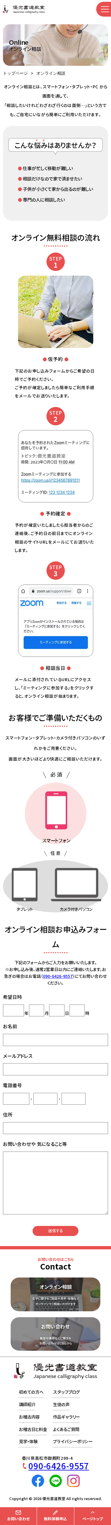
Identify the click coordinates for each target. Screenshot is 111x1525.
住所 (7, 1115)
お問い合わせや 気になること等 (35, 1144)
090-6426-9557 (58, 976)
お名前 (10, 1026)
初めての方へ (31, 1392)
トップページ (15, 73)
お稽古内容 (29, 1417)
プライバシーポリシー (72, 1441)
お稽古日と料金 (33, 1429)
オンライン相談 (50, 73)
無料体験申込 (55, 1518)
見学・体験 (28, 1441)
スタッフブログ (66, 1392)
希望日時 (12, 997)
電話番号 (12, 1085)
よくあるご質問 (66, 1429)
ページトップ (92, 1518)
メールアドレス (18, 1056)
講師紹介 (27, 1404)
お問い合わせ (18, 1518)
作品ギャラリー (66, 1417)
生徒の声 (61, 1404)
